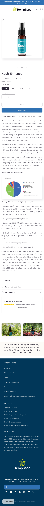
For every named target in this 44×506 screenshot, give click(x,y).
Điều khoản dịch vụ (11, 373)
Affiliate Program (10, 391)
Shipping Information (11, 382)
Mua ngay (22, 110)
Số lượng (4, 93)
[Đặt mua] (37, 487)
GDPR (6, 377)
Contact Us (8, 387)
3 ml (13, 88)
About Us (7, 368)
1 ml (5, 88)
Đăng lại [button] (7, 280)
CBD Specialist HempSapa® (18, 501)
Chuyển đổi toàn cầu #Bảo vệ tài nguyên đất (19, 396)
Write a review (22, 307)
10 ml (30, 88)
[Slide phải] (26, 67)
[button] (2, 9)
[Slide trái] (17, 67)
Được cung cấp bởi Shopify (29, 501)
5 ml (21, 88)
